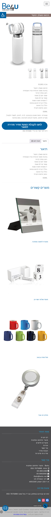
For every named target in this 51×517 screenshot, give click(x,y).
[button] (3, 15)
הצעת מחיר (43, 451)
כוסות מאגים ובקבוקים (33, 115)
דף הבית (44, 437)
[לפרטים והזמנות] (45, 505)
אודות (45, 445)
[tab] (44, 141)
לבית (23, 115)
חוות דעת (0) (35, 141)
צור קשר (45, 448)
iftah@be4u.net (40, 476)
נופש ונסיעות (16, 118)
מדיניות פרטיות (41, 453)
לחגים (19, 115)
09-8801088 (42, 471)
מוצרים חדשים (42, 118)
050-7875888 (27, 131)
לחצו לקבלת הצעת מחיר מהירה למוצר (25, 125)
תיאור (45, 141)
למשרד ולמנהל (11, 115)
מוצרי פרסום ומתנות (39, 440)
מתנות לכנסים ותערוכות (29, 118)
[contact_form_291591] (5, 508)
